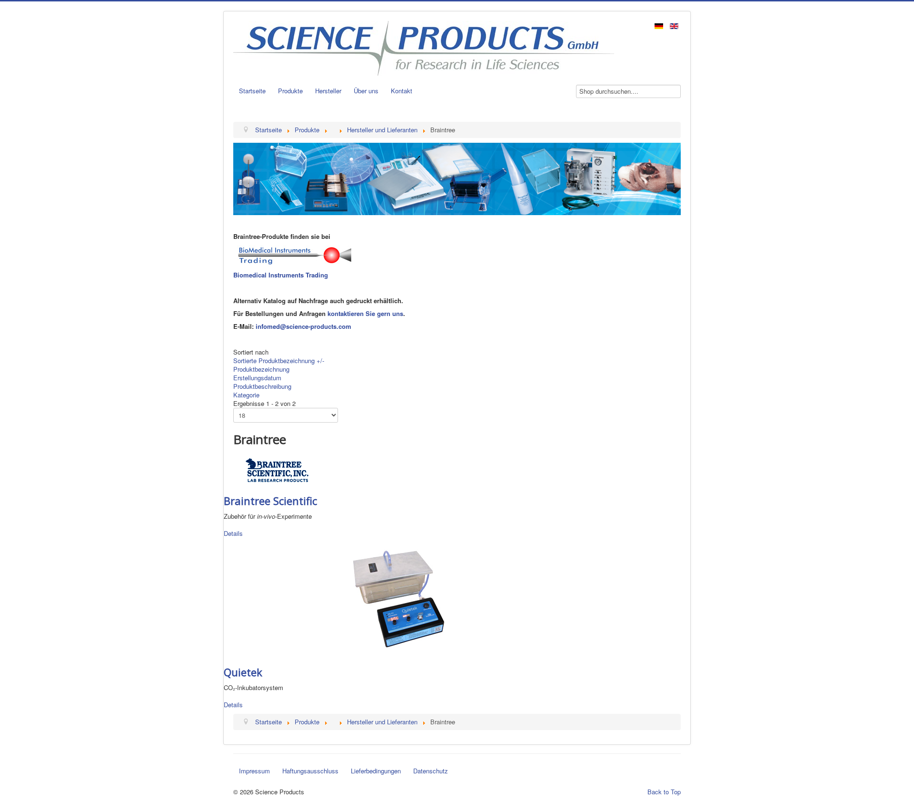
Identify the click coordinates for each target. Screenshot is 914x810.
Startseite (252, 90)
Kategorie (246, 394)
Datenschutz (430, 770)
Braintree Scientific (270, 501)
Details (233, 533)
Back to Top (664, 791)
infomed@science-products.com (303, 326)
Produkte (290, 90)
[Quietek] (399, 598)
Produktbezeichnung (261, 369)
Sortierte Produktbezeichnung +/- (278, 360)
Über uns (366, 90)
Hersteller (328, 90)
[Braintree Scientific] (277, 469)
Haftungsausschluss (310, 770)
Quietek (243, 672)
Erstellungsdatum (257, 377)
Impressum (254, 770)
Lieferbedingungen (376, 770)
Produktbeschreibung (262, 386)
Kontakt (401, 90)
